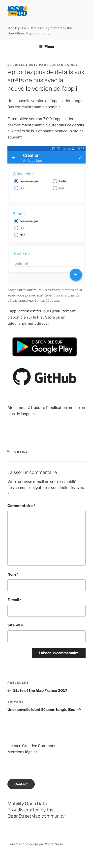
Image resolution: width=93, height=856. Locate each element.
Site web (15, 625)
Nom (12, 574)
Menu (49, 46)
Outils (21, 452)
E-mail (14, 600)
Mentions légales (22, 752)
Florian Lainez (62, 65)
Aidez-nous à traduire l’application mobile (43, 407)
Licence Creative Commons (31, 746)
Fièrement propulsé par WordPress (35, 844)
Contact (21, 784)
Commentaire (21, 506)
